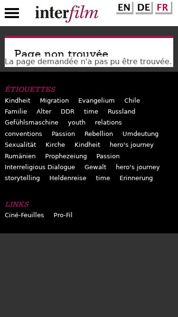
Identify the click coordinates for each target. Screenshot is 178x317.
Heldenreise (67, 178)
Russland (121, 111)
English (123, 6)
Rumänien (20, 156)
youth (76, 122)
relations (108, 122)
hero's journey (132, 144)
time (91, 111)
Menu (12, 15)
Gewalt (95, 167)
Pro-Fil (63, 215)
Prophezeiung (66, 156)
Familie (16, 111)
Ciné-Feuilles (24, 215)
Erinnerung (136, 178)
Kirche (55, 144)
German (142, 6)
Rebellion (98, 133)
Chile (132, 100)
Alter (44, 111)
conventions (23, 133)
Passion (63, 133)
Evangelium (96, 100)
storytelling (22, 178)
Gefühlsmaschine (31, 122)
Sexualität (20, 144)
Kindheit (17, 100)
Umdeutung (140, 133)
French (162, 6)
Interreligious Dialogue (40, 167)
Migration (54, 100)
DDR (68, 111)
